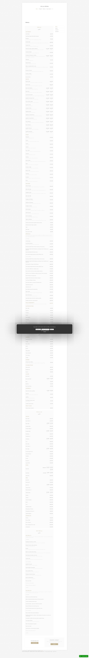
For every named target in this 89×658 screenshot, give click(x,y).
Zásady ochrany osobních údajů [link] (45, 330)
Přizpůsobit (51, 329)
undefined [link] (44, 331)
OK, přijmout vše (38, 329)
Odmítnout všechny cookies (45, 329)
